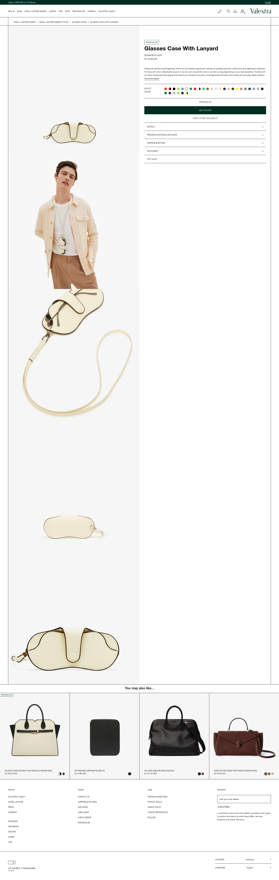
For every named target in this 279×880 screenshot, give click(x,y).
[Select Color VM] (233, 89)
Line (10, 842)
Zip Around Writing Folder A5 (90, 771)
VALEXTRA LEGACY (107, 11)
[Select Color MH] (207, 89)
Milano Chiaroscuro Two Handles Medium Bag (28, 771)
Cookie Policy (154, 807)
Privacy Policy (155, 801)
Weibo (11, 836)
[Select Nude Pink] (272, 774)
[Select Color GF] (249, 89)
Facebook (13, 821)
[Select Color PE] (216, 89)
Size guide (152, 159)
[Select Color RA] (170, 93)
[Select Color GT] (258, 89)
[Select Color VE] (178, 89)
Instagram (13, 826)
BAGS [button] (19, 11)
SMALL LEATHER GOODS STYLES (53, 22)
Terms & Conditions (157, 796)
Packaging (152, 150)
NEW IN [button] (11, 11)
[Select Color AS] (228, 89)
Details (151, 126)
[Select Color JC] (237, 89)
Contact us (83, 796)
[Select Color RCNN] (170, 89)
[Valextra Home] (260, 11)
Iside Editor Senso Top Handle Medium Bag (235, 771)
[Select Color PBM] (212, 89)
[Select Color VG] (165, 93)
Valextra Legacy (16, 796)
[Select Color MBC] (241, 89)
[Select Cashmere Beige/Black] (63, 774)
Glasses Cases (79, 22)
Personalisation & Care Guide (162, 134)
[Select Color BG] (245, 89)
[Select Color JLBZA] (186, 93)
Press (11, 807)
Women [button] (52, 11)
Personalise (78, 11)
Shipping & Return (156, 142)
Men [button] (61, 11)
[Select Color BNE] (182, 89)
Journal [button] (91, 11)
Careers (12, 812)
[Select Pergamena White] (133, 774)
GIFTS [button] (67, 11)
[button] (236, 11)
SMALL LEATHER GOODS (25, 22)
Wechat (12, 831)
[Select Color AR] (165, 89)
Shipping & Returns (87, 801)
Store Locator (15, 801)
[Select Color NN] (174, 89)
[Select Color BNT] (262, 89)
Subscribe (223, 807)
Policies (152, 817)
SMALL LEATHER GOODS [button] (35, 11)
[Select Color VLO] (178, 93)
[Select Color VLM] (203, 89)
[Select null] (269, 774)
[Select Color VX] (182, 93)
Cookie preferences (158, 812)
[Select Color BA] (191, 89)
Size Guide (83, 807)
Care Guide (83, 812)
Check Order (84, 817)
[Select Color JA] (220, 89)
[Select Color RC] (195, 89)
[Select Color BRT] (254, 89)
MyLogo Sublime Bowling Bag (159, 771)
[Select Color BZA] (224, 89)
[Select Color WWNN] (199, 89)
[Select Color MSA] (174, 93)
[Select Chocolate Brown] (203, 774)
